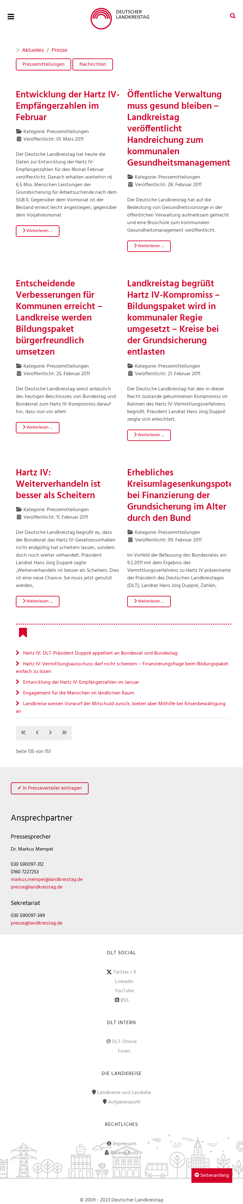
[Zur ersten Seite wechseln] (23, 733)
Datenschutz (124, 1153)
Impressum (124, 1144)
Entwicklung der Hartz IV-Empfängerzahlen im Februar (68, 106)
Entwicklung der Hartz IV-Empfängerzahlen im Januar (80, 682)
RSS (124, 1000)
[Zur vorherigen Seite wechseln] (37, 733)
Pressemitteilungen (43, 64)
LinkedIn (124, 982)
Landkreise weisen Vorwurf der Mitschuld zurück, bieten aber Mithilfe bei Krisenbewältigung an (121, 708)
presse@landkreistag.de (36, 887)
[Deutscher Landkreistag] (121, 19)
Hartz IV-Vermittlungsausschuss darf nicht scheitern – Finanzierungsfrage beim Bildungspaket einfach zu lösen (122, 668)
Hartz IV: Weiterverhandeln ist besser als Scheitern (58, 484)
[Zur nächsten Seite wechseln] (50, 733)
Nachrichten (92, 64)
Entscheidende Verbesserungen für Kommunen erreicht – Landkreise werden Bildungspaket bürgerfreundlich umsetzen (59, 318)
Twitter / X (124, 972)
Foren (124, 1051)
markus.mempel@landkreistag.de (47, 880)
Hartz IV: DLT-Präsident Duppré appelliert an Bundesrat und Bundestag (100, 653)
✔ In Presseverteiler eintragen (49, 788)
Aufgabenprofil (124, 1102)
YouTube (124, 991)
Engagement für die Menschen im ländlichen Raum (78, 693)
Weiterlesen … (39, 231)
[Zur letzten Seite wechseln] (64, 733)
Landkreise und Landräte (124, 1093)
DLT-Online (124, 1042)
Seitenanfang (214, 1175)
